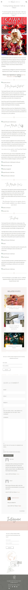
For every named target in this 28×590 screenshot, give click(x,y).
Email (5, 396)
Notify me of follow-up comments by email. (13, 446)
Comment (5, 417)
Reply (18, 474)
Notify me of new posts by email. (12, 451)
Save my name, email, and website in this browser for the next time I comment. (12, 412)
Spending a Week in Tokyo (14, 347)
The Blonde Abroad (14, 2)
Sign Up (6, 369)
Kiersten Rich (15, 497)
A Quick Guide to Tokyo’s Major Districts (14, 327)
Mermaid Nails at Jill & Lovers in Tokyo (14, 307)
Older (21, 511)
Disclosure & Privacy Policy (14, 584)
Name (5, 389)
